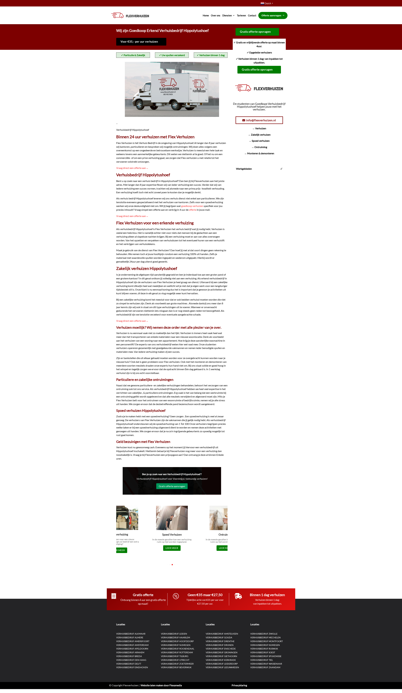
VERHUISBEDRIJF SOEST (262, 652)
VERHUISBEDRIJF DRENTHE (220, 641)
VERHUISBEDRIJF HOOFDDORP (177, 641)
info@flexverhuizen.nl (261, 120)
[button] (169, 564)
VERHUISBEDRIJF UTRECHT (175, 660)
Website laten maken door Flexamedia (161, 685)
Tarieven (241, 15)
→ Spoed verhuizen (259, 140)
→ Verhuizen (259, 128)
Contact (252, 15)
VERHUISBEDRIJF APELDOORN (132, 648)
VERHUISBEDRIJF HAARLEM (175, 637)
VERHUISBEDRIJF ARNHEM (130, 652)
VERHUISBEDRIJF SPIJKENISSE (265, 656)
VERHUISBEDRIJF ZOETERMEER (177, 663)
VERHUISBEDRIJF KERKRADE (221, 660)
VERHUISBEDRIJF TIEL (261, 660)
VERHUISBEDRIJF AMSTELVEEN (222, 633)
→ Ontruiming (259, 146)
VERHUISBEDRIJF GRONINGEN (221, 652)
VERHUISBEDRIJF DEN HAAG (131, 660)
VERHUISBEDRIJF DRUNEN (220, 645)
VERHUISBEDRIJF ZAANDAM (265, 667)
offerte (193, 209)
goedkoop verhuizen (192, 205)
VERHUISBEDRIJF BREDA (129, 656)
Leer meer (118, 550)
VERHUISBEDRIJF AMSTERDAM (132, 645)
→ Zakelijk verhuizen (259, 134)
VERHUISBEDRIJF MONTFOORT (266, 641)
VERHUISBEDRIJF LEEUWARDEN (222, 667)
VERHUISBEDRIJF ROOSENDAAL (177, 648)
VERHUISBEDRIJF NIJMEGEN (175, 645)
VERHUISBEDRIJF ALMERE (129, 637)
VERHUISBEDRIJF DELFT (128, 663)
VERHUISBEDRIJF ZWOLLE (263, 633)
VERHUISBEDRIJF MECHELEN (265, 637)
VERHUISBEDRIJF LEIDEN (174, 633)
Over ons (215, 15)
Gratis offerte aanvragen (172, 486)
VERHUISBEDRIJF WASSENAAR (266, 663)
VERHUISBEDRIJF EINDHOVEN (132, 667)
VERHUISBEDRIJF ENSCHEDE (221, 648)
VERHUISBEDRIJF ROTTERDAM (177, 652)
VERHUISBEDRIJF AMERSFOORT (132, 641)
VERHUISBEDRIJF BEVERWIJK (176, 667)
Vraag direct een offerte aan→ (132, 167)
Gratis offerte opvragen (255, 31)
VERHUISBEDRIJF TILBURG (174, 656)
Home (206, 15)
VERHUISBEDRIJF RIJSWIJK (264, 648)
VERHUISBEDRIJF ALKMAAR (130, 633)
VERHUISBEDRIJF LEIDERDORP (222, 663)
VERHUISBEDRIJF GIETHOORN (221, 656)
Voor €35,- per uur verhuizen (139, 41)
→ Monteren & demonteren (259, 153)
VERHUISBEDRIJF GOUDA (219, 637)
